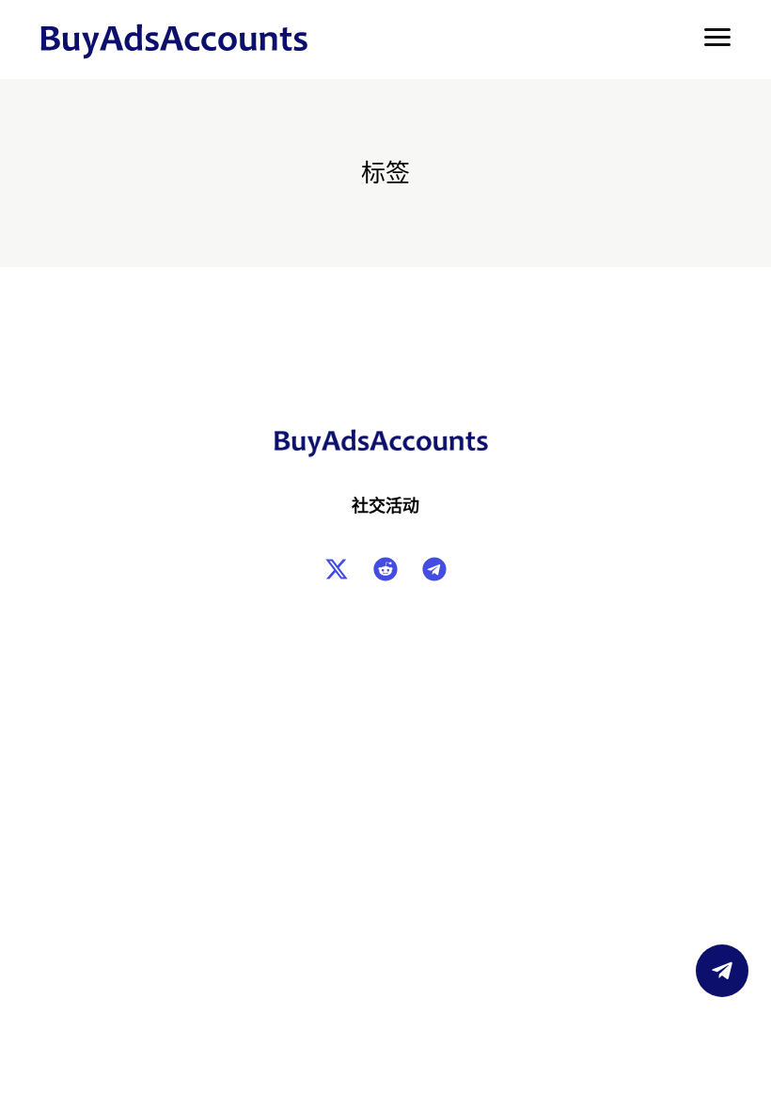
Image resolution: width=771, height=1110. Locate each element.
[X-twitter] (336, 569)
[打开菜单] (717, 37)
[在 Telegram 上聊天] (722, 970)
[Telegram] (434, 569)
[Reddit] (385, 569)
